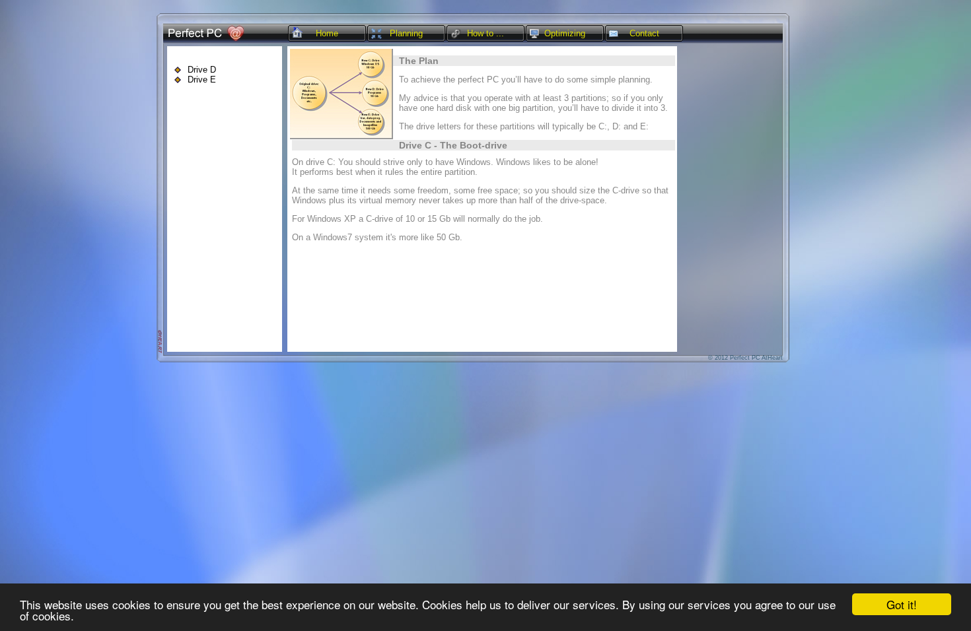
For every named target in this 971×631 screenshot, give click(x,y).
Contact (644, 33)
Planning (406, 33)
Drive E (202, 79)
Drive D (202, 70)
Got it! (901, 604)
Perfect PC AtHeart (756, 357)
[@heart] (159, 351)
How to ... (485, 33)
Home (327, 33)
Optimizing (564, 33)
